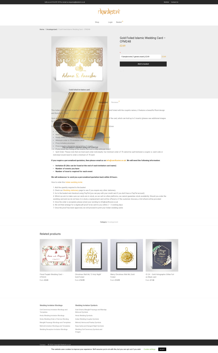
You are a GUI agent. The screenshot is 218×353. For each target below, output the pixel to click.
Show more (43, 280)
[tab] (103, 102)
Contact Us (174, 2)
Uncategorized (51, 29)
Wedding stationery (71, 190)
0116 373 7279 (56, 2)
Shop (97, 22)
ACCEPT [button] (162, 349)
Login (110, 22)
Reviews (115, 102)
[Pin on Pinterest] (133, 71)
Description (103, 102)
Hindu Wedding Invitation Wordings (52, 315)
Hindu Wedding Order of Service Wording (54, 319)
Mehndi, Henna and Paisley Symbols (88, 322)
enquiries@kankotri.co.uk (77, 2)
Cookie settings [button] (149, 349)
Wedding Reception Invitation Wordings (54, 329)
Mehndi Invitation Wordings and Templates (55, 326)
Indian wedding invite (74, 182)
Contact (42, 345)
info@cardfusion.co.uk (116, 160)
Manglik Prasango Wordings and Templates (55, 322)
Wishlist (166, 2)
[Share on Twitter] (129, 71)
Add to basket (143, 64)
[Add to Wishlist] (122, 70)
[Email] (40, 2)
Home (42, 29)
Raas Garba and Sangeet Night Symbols (89, 326)
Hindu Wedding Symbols (84, 315)
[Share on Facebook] (126, 71)
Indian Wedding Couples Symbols (87, 319)
